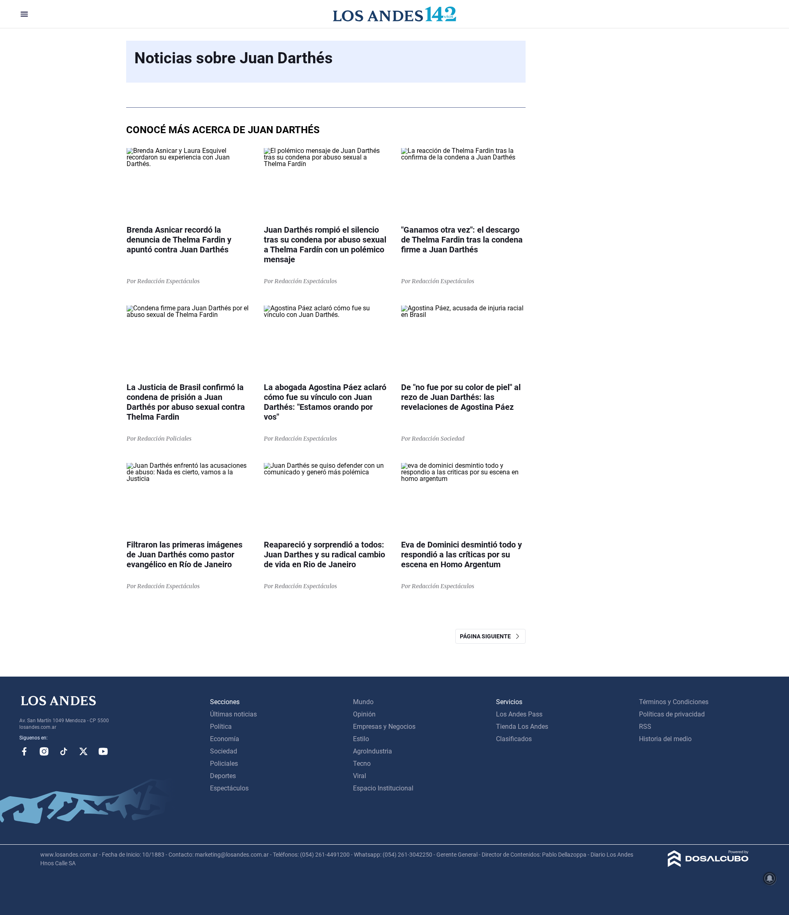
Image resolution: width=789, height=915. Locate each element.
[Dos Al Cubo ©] (708, 865)
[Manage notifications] (769, 878)
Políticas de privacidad (672, 714)
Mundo (363, 702)
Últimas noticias (233, 714)
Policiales (224, 763)
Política (221, 726)
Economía (224, 739)
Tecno (362, 763)
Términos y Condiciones (673, 702)
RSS (645, 726)
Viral (359, 776)
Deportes (223, 776)
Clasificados (514, 739)
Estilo (361, 739)
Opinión (364, 714)
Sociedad (223, 751)
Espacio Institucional (383, 788)
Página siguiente (487, 636)
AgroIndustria (372, 751)
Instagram (44, 751)
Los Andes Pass (519, 714)
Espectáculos (229, 788)
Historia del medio (665, 739)
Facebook (24, 751)
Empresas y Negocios (384, 726)
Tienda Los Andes (522, 726)
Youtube (103, 751)
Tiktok (64, 751)
